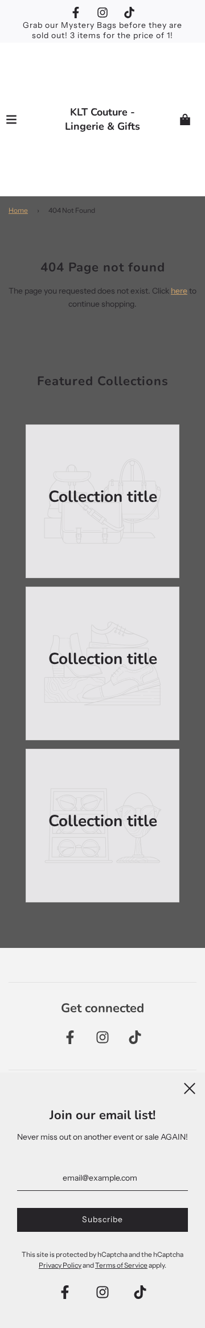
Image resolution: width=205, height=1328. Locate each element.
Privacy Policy (60, 1265)
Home (18, 210)
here (179, 291)
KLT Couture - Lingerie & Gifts (102, 119)
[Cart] (185, 119)
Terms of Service (121, 1265)
